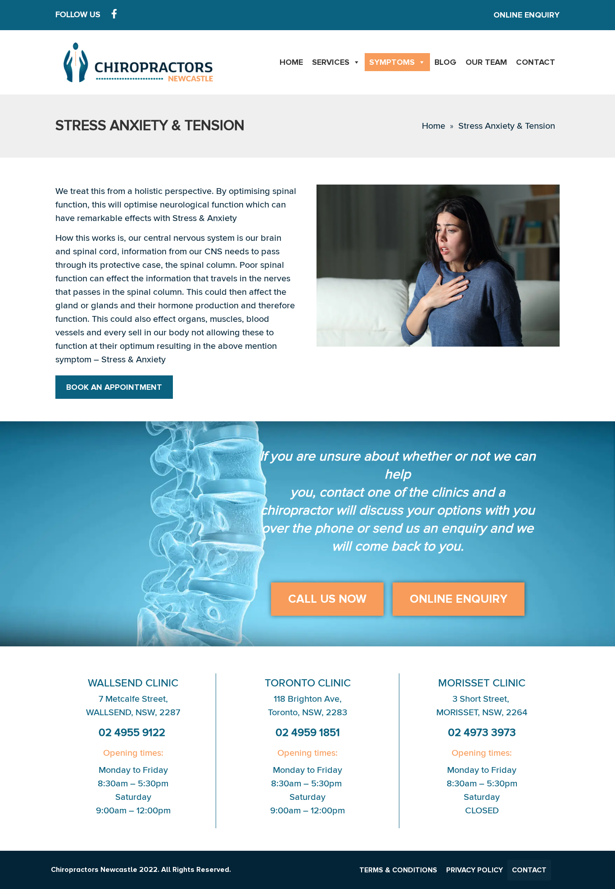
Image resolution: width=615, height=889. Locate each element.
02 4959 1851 (308, 732)
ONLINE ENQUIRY (526, 15)
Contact (535, 62)
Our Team (486, 62)
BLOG (445, 62)
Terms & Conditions (398, 870)
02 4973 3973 (482, 732)
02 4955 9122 (133, 732)
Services (330, 62)
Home (291, 62)
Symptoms (392, 62)
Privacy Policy (474, 870)
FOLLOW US (77, 15)
